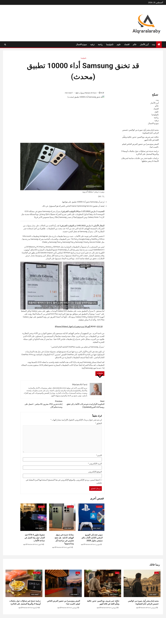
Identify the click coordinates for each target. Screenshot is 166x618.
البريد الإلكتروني (95, 463)
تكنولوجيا (109, 44)
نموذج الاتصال (81, 44)
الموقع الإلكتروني (95, 471)
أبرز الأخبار (144, 44)
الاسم (99, 455)
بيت (153, 44)
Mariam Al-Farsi (91, 93)
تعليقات (100, 373)
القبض (63, 354)
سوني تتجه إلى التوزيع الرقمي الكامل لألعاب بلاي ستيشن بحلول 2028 (92, 538)
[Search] (5, 44)
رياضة (100, 44)
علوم (119, 44)
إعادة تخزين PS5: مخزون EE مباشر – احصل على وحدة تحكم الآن (43, 404)
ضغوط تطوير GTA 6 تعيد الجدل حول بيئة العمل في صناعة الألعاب (35, 538)
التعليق (98, 423)
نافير (69, 214)
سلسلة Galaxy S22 (65, 311)
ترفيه (92, 44)
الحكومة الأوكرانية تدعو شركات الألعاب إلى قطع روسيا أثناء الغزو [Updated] (85, 404)
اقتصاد (126, 44)
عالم (135, 44)
